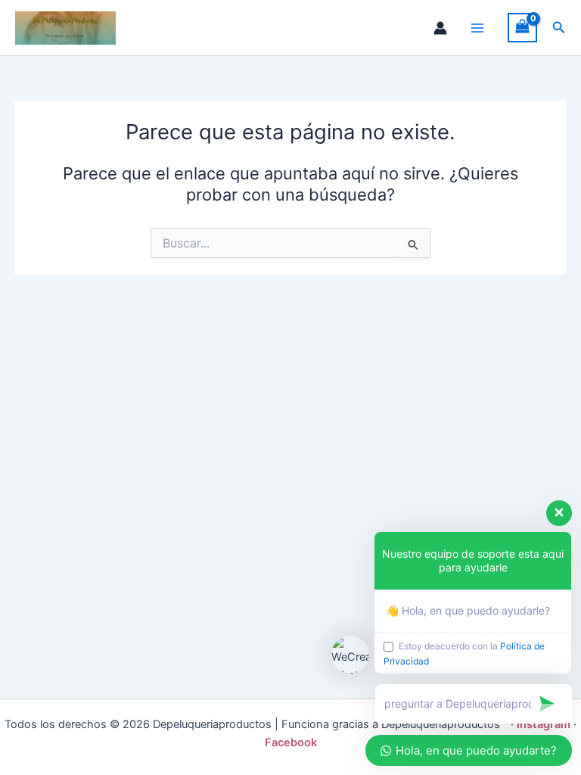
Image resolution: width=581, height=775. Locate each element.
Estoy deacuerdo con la (464, 653)
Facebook (291, 742)
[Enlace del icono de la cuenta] (440, 28)
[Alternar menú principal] (477, 28)
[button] (559, 27)
